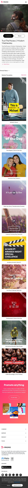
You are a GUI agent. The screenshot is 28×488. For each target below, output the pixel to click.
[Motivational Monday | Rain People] (14, 332)
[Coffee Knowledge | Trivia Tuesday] (14, 360)
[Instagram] (12, 459)
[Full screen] (26, 28)
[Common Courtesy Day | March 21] (14, 220)
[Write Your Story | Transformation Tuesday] (14, 192)
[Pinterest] (20, 475)
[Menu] (26, 2)
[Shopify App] (14, 467)
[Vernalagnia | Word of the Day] (14, 136)
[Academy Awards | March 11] (14, 248)
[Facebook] (5, 459)
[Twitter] (13, 475)
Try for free (14, 397)
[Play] (14, 18)
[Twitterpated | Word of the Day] (14, 304)
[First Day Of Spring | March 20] (14, 276)
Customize (8, 36)
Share (19, 36)
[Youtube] (10, 475)
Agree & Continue (17, 485)
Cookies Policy (17, 482)
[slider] (1, 30)
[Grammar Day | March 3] (14, 164)
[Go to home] (5, 2)
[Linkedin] (17, 475)
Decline (8, 485)
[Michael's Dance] (14, 99)
